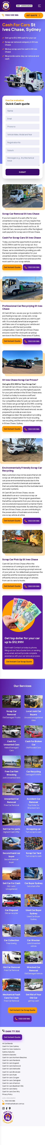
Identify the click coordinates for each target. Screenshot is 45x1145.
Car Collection (11, 940)
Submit (22, 172)
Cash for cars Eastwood (11, 1066)
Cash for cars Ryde (9, 1075)
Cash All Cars (10, 313)
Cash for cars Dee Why (11, 1091)
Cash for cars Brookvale (11, 1072)
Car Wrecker (33, 940)
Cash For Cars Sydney (10, 1046)
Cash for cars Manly (9, 1089)
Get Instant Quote (12, 267)
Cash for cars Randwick (11, 1060)
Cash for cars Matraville (11, 1069)
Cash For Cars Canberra (11, 1049)
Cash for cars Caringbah (11, 1080)
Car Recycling (33, 771)
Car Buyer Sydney (34, 883)
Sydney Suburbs (8, 1052)
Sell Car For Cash (11, 883)
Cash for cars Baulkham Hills (12, 1086)
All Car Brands (7, 1043)
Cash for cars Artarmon (11, 1083)
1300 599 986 (33, 267)
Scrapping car (33, 829)
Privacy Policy (7, 1094)
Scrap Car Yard (33, 853)
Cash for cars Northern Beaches (14, 1057)
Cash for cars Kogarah (10, 1063)
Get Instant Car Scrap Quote (19, 661)
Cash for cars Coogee (10, 1077)
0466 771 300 (12, 1031)
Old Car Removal (11, 967)
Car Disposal (11, 910)
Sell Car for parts (11, 829)
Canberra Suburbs (9, 1055)
